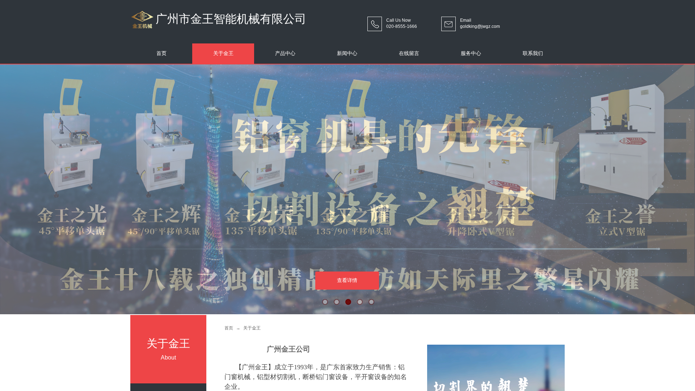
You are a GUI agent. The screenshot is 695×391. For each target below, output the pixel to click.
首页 (228, 328)
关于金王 (252, 328)
